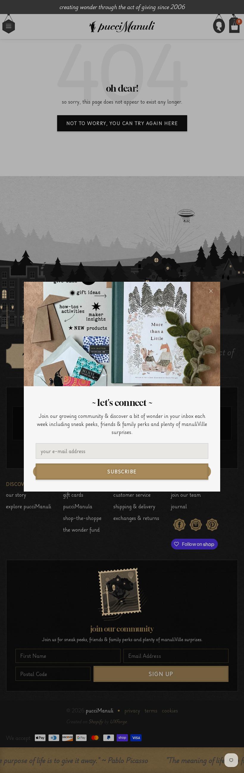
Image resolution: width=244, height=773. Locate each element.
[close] (211, 291)
